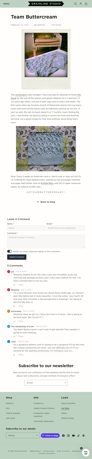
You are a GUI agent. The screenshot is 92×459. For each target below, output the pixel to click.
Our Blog (65, 408)
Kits (7, 408)
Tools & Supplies (13, 413)
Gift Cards (10, 418)
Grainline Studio (21, 451)
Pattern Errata (67, 418)
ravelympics (21, 94)
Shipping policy (78, 451)
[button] (6, 3)
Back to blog (47, 201)
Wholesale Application (44, 421)
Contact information (47, 453)
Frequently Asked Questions (41, 414)
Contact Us (38, 403)
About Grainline (68, 403)
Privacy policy (48, 451)
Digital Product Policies (44, 408)
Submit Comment (16, 257)
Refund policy (35, 451)
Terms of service (63, 451)
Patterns (9, 403)
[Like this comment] (14, 284)
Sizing (63, 413)
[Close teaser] (81, 448)
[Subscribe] (64, 383)
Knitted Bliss (47, 183)
